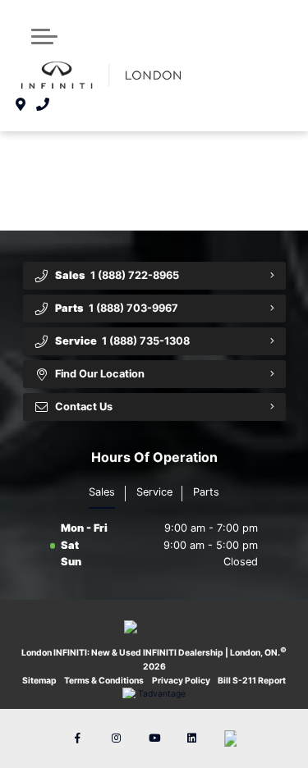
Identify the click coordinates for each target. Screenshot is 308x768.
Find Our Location (100, 374)
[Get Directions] (21, 104)
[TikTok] (230, 738)
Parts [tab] (206, 492)
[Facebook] (78, 738)
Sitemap (39, 680)
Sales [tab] (102, 492)
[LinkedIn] (192, 738)
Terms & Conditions (104, 680)
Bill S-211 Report (252, 680)
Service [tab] (154, 492)
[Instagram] (115, 738)
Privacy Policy (181, 680)
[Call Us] (43, 104)
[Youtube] (154, 738)
